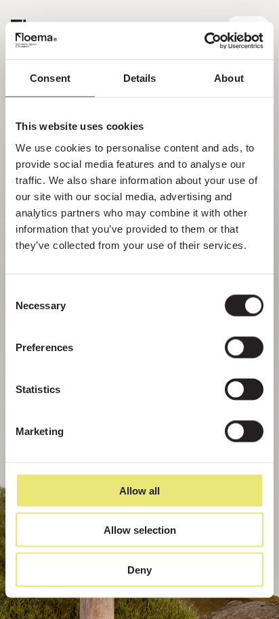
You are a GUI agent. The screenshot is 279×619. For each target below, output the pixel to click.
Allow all (139, 490)
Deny (139, 569)
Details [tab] (139, 78)
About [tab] (229, 78)
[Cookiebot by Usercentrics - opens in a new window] (204, 40)
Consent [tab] (50, 78)
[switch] (244, 347)
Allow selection (140, 530)
